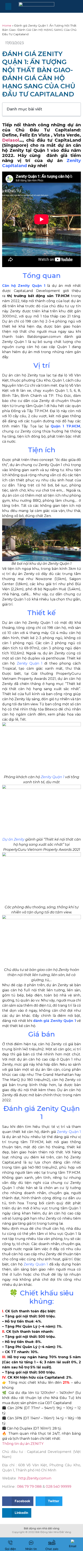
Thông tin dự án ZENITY (22, 1444)
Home (6, 25)
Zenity (56, 1044)
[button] (8, 6)
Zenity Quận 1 (60, 564)
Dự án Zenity (13, 839)
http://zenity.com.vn (34, 1478)
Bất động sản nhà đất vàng (41, 1528)
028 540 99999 (58, 1487)
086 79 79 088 (29, 1487)
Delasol (10, 140)
